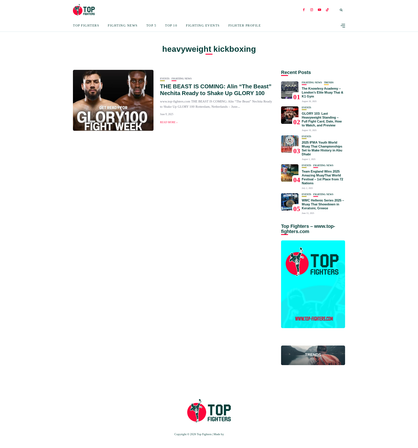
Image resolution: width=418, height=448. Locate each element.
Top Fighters (86, 25)
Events (164, 78)
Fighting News (123, 25)
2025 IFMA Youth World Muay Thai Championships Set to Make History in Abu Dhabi (322, 148)
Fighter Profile (244, 25)
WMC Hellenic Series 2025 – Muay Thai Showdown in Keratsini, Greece (323, 204)
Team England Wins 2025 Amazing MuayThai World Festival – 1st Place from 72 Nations (322, 177)
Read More (167, 122)
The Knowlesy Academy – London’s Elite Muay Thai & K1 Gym (322, 92)
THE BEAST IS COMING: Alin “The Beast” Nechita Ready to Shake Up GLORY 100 (215, 89)
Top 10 (171, 25)
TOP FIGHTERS (234, 434)
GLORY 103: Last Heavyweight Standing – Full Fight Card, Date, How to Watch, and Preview (322, 119)
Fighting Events (203, 25)
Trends (329, 82)
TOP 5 (151, 25)
